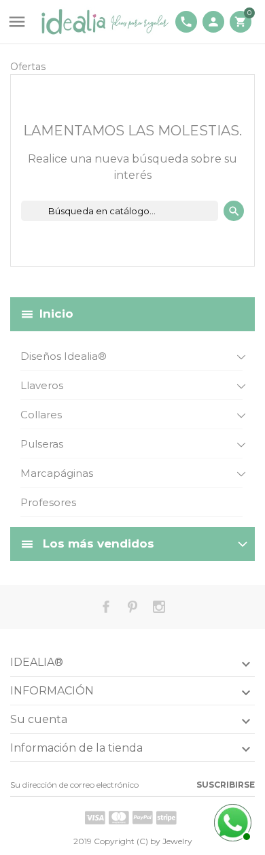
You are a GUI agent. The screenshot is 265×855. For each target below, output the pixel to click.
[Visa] (95, 817)
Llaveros (41, 385)
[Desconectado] (231, 821)
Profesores (48, 502)
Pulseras (41, 443)
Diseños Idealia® (63, 356)
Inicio (56, 313)
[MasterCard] (119, 817)
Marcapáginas (56, 473)
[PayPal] (142, 817)
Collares (41, 414)
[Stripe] (166, 817)
